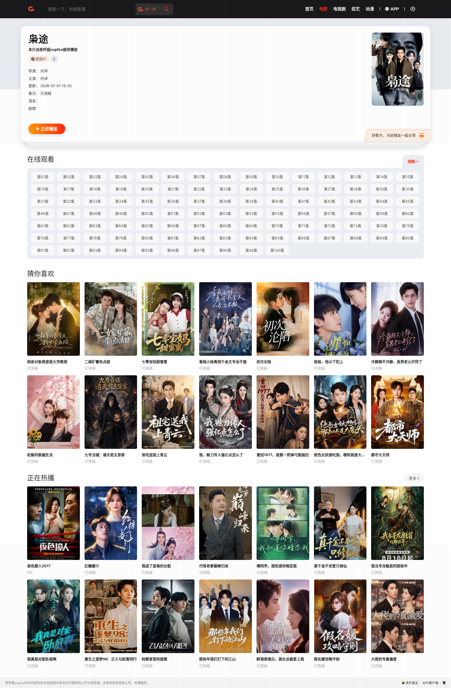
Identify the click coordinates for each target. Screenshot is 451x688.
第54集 (251, 213)
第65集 (147, 226)
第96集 (173, 250)
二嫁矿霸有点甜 (97, 361)
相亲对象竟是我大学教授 (47, 361)
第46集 (43, 213)
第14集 (382, 176)
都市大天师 (380, 454)
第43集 (356, 201)
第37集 (199, 201)
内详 (44, 71)
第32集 (69, 201)
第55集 (277, 213)
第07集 (199, 176)
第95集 (147, 250)
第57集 (329, 213)
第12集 (329, 176)
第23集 (225, 189)
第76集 (43, 238)
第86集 (304, 238)
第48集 (95, 213)
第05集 (147, 176)
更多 (412, 478)
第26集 (303, 189)
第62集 (69, 226)
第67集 (199, 226)
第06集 (173, 176)
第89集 (382, 238)
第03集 (95, 176)
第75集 (408, 226)
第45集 (408, 201)
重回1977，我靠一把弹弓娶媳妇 (283, 454)
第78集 (95, 238)
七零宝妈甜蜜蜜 (154, 361)
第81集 (173, 238)
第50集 (147, 213)
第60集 (408, 213)
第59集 (382, 213)
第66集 (173, 226)
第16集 (43, 189)
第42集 (329, 201)
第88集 (356, 238)
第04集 (121, 176)
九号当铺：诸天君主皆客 (105, 454)
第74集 (382, 226)
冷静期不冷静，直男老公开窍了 (396, 361)
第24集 (251, 189)
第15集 (407, 176)
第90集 (408, 238)
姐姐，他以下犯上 (328, 361)
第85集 (277, 238)
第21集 (173, 189)
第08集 (225, 176)
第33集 (95, 201)
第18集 (95, 189)
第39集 (251, 201)
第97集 (199, 250)
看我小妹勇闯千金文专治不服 (223, 361)
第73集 (355, 226)
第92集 (69, 250)
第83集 (225, 238)
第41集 (303, 201)
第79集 (121, 238)
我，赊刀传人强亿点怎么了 (221, 454)
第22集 (199, 189)
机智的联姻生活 (40, 454)
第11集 (303, 176)
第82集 (199, 238)
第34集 (121, 201)
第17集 (68, 189)
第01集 (43, 176)
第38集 (225, 201)
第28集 (355, 189)
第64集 (121, 226)
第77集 (69, 238)
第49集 (121, 213)
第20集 (147, 189)
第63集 (95, 226)
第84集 (251, 238)
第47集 (69, 213)
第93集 (95, 250)
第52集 (199, 213)
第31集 (43, 201)
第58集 (356, 213)
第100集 (277, 250)
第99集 (251, 250)
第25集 (277, 189)
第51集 (173, 213)
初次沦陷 (264, 361)
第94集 (121, 250)
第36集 (173, 201)
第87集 (329, 238)
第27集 (329, 189)
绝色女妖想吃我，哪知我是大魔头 (340, 454)
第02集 (69, 176)
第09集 (251, 176)
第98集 (225, 250)
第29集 (382, 189)
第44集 (382, 201)
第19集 (121, 189)
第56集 (304, 213)
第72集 (329, 226)
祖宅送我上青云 (154, 454)
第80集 (147, 238)
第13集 (355, 176)
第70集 (277, 226)
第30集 (408, 189)
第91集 (43, 250)
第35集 (147, 201)
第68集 (225, 226)
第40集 (277, 201)
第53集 (225, 213)
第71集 (303, 226)
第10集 (277, 176)
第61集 (43, 226)
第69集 (251, 226)
